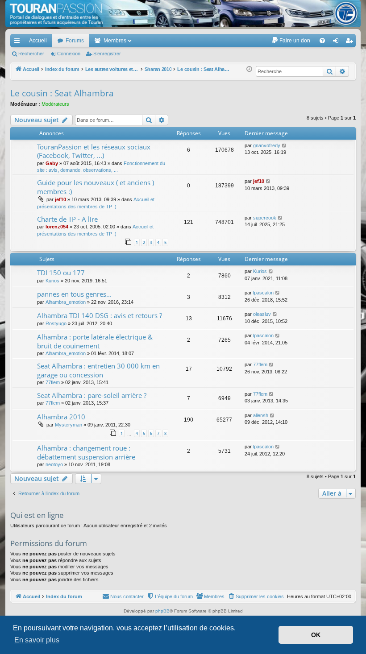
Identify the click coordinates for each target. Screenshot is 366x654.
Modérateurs (55, 104)
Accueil (38, 40)
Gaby (52, 163)
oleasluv (262, 314)
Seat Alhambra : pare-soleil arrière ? (91, 395)
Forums (75, 40)
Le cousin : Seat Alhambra (62, 93)
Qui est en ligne (37, 515)
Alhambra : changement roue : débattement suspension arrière (86, 452)
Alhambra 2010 (61, 416)
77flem (53, 382)
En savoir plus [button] (36, 640)
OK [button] (315, 634)
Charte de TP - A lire (67, 219)
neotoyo (54, 464)
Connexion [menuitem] (337, 42)
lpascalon (263, 292)
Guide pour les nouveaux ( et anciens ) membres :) (95, 186)
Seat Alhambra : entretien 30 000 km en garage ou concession (98, 370)
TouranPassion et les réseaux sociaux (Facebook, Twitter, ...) (93, 151)
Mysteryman (68, 424)
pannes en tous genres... (74, 294)
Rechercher (31, 53)
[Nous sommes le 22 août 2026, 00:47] (249, 69)
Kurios (52, 280)
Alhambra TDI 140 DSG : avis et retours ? (99, 315)
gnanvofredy (266, 145)
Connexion (68, 53)
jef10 (60, 199)
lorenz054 (57, 226)
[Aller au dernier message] (284, 145)
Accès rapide (19, 42)
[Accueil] (183, 13)
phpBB (162, 610)
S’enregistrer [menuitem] (351, 42)
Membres (115, 40)
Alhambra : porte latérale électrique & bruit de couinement (95, 341)
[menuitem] (291, 40)
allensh (260, 415)
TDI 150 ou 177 (61, 272)
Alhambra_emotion (66, 302)
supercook (264, 217)
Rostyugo (56, 323)
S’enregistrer (107, 53)
